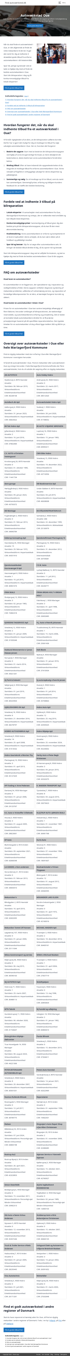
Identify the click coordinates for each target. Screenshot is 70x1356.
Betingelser (64, 1354)
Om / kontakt (45, 1354)
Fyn (60, 1320)
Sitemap (56, 1354)
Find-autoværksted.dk (15, 2)
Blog (52, 1354)
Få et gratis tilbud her (35, 26)
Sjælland (9, 1323)
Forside (38, 1354)
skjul (26, 96)
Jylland (52, 1320)
